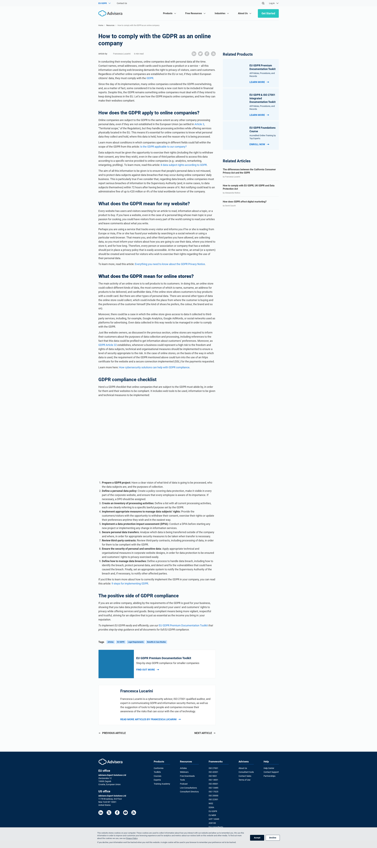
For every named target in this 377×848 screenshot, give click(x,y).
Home (100, 25)
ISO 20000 (213, 795)
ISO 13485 (213, 788)
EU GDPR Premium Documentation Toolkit (183, 625)
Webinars (184, 772)
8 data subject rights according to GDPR (184, 164)
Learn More (257, 82)
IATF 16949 (214, 819)
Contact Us (122, 3)
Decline (272, 837)
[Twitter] (109, 812)
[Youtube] (125, 812)
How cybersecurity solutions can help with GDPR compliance (154, 367)
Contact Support (271, 772)
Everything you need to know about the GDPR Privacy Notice (170, 264)
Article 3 (199, 124)
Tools (182, 780)
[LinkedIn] (100, 812)
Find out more (145, 669)
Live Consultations (188, 788)
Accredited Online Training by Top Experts (262, 137)
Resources (110, 25)
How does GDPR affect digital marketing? (245, 201)
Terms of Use (244, 780)
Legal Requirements (136, 642)
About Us (243, 768)
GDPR (150, 78)
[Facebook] (117, 812)
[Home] (111, 13)
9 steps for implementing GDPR (130, 583)
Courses (157, 776)
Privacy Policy (131, 838)
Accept (257, 837)
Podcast (184, 784)
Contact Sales (245, 776)
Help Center (269, 768)
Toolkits (157, 772)
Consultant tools (246, 772)
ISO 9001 (213, 776)
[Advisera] (110, 762)
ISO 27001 (213, 768)
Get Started (268, 13)
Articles (111, 642)
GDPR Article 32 (107, 344)
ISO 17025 (213, 791)
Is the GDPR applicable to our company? (163, 146)
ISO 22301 (213, 799)
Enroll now (257, 144)
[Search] (263, 3)
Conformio (158, 768)
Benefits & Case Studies (156, 642)
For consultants (216, 827)
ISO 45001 (213, 784)
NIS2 (211, 803)
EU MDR (212, 815)
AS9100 (212, 823)
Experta (157, 780)
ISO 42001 (213, 772)
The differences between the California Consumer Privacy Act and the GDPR (249, 171)
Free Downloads (187, 776)
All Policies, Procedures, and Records (262, 74)
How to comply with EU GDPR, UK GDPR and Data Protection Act (249, 187)
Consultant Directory (189, 791)
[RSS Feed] (133, 812)
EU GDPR (120, 642)
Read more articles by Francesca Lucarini (148, 719)
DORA (211, 807)
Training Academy (162, 784)
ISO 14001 (213, 780)
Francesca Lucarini (121, 54)
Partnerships (269, 776)
